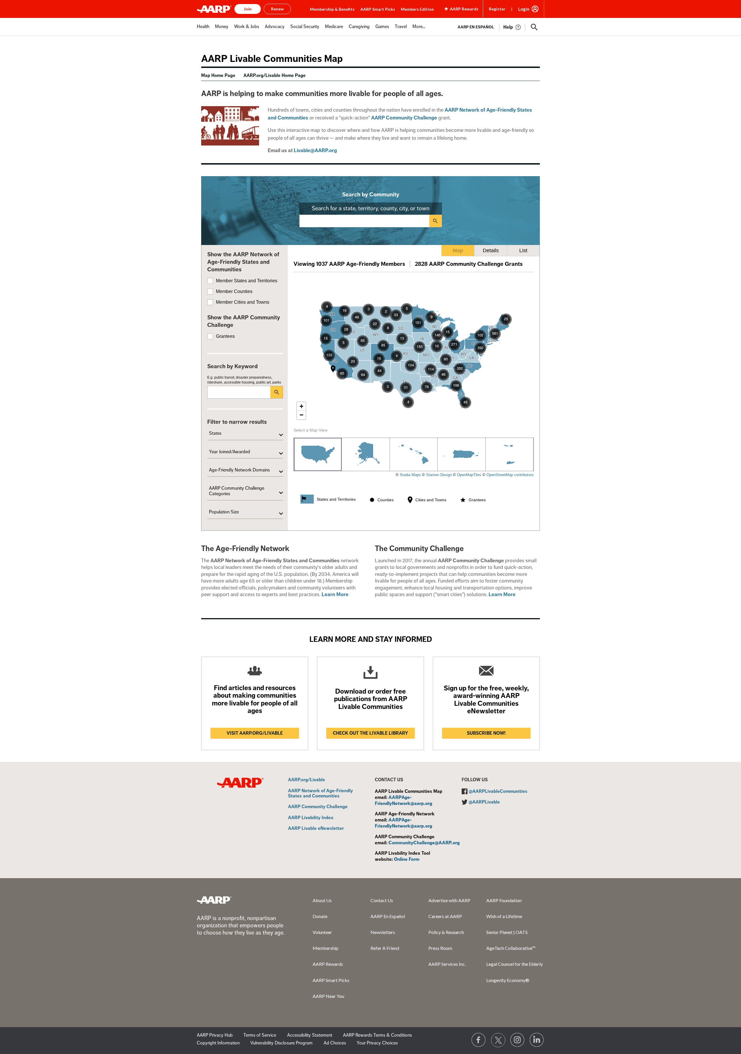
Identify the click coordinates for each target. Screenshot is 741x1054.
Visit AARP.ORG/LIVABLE (255, 733)
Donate (320, 916)
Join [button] (248, 8)
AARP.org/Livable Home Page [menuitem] (274, 75)
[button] (534, 27)
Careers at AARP (445, 916)
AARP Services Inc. (447, 964)
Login (523, 9)
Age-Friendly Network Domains (239, 470)
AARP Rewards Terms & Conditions (377, 1035)
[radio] (318, 454)
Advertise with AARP (449, 900)
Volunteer (322, 932)
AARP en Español (476, 27)
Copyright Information (218, 1043)
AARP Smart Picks (377, 9)
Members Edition (417, 9)
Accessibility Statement (309, 1035)
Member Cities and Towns (242, 302)
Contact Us (381, 900)
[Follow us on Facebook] (479, 1040)
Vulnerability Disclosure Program (281, 1043)
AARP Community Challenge (318, 807)
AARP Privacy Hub (215, 1035)
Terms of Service (259, 1035)
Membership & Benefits (332, 9)
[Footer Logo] (214, 899)
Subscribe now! (486, 733)
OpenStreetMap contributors (510, 475)
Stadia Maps (410, 475)
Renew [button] (277, 8)
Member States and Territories (246, 280)
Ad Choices (335, 1043)
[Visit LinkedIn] (537, 1040)
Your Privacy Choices (377, 1043)
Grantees (225, 336)
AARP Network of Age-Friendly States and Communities (320, 793)
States (215, 433)
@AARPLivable (484, 802)
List (523, 250)
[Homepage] (214, 9)
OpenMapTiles (469, 475)
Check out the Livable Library (370, 733)
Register (497, 8)
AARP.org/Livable (306, 780)
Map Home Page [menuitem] (218, 75)
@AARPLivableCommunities (498, 791)
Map (458, 250)
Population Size (224, 512)
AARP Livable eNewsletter (316, 828)
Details (491, 250)
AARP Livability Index (310, 818)
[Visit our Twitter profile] (498, 1040)
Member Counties (234, 291)
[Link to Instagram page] (517, 1040)
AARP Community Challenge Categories (236, 490)
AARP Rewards (328, 964)
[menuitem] (203, 30)
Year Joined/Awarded (229, 452)
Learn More (335, 594)
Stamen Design (439, 475)
